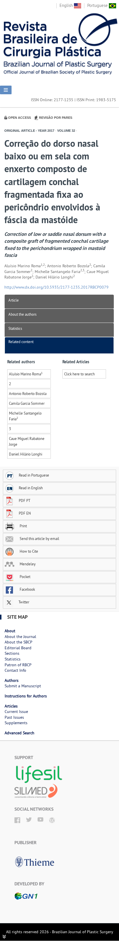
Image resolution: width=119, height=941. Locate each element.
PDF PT (24, 500)
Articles (11, 706)
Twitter (23, 602)
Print (23, 526)
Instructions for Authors (26, 696)
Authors (11, 680)
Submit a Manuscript (23, 685)
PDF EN (25, 513)
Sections (12, 653)
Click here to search (79, 374)
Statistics (15, 328)
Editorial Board (18, 647)
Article (13, 300)
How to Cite (28, 551)
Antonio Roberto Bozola (28, 393)
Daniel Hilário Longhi (25, 454)
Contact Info (15, 670)
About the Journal (20, 636)
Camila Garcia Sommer (26, 403)
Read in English (31, 487)
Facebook (27, 589)
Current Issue (16, 711)
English (67, 5)
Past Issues (14, 717)
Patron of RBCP (18, 664)
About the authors (22, 314)
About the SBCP (18, 642)
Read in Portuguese (34, 475)
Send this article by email (39, 538)
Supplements (16, 722)
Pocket (24, 576)
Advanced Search (19, 732)
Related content (21, 341)
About (10, 630)
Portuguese (98, 5)
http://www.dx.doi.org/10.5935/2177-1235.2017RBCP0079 (56, 287)
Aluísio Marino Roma (25, 374)
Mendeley (27, 564)
